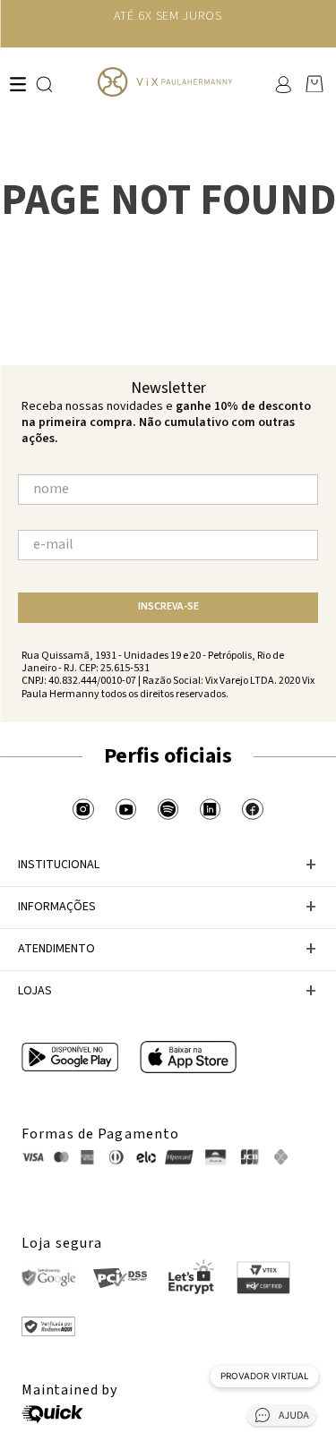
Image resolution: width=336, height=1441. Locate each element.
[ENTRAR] (282, 84)
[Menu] (17, 84)
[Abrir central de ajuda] (281, 1418)
